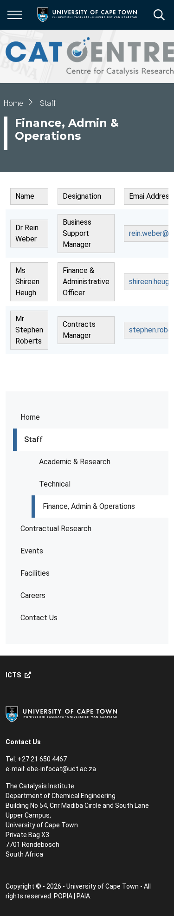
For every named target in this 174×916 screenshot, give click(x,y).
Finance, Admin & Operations (89, 506)
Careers (32, 595)
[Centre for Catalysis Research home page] (90, 56)
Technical (55, 484)
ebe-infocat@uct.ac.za (61, 769)
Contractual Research (55, 528)
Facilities (35, 573)
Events (31, 550)
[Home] (61, 713)
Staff (33, 439)
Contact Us (39, 617)
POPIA (63, 896)
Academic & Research (74, 461)
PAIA (83, 896)
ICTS (13, 675)
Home (30, 417)
